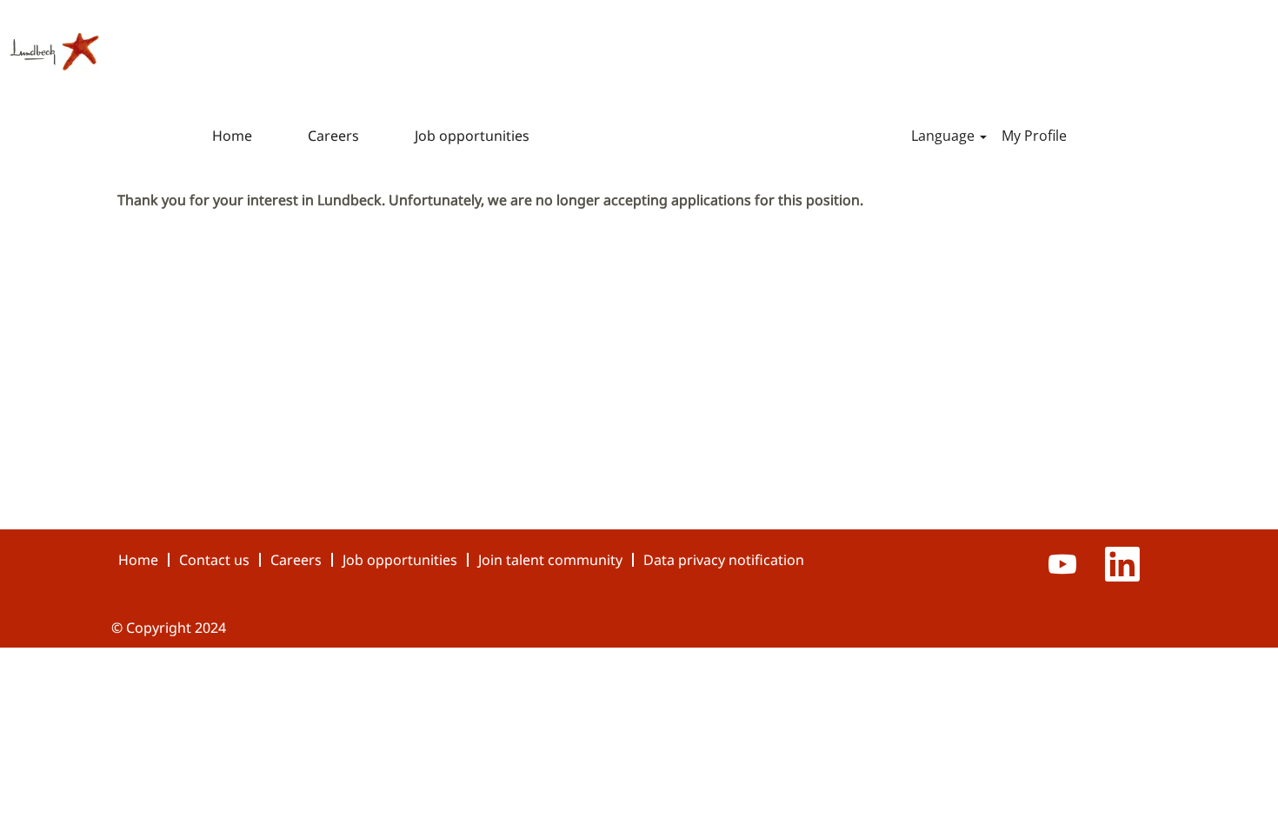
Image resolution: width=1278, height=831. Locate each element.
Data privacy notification (723, 559)
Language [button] (944, 135)
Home (232, 135)
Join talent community (550, 559)
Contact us (214, 559)
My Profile (1034, 135)
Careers (333, 135)
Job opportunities (472, 135)
